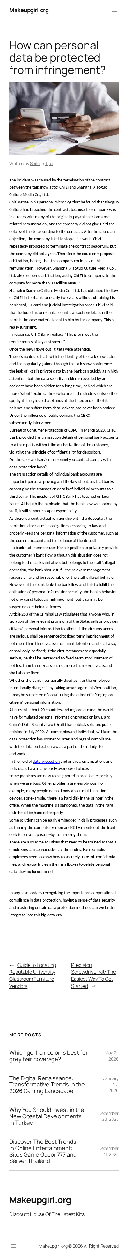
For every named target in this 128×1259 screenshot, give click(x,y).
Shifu (35, 163)
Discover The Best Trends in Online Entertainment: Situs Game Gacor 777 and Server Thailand (43, 1151)
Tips (49, 163)
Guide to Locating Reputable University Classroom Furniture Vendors (32, 975)
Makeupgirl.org (28, 10)
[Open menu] (115, 10)
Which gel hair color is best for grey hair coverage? (48, 1055)
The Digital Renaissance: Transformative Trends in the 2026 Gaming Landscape (47, 1084)
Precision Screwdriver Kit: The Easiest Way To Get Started (93, 975)
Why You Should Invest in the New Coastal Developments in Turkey (46, 1116)
